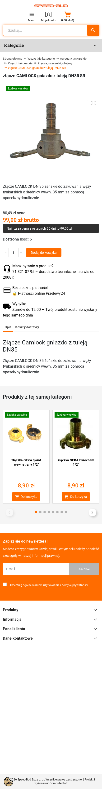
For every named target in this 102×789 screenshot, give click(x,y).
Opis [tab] (8, 327)
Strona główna (12, 58)
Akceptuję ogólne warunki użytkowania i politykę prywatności (48, 585)
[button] (67, 16)
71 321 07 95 (23, 271)
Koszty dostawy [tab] (27, 327)
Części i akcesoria (20, 63)
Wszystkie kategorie (41, 58)
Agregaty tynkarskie (73, 58)
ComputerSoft (59, 783)
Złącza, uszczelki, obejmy (55, 63)
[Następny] (92, 512)
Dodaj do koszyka (44, 252)
